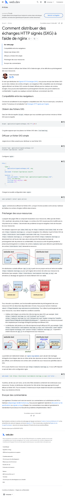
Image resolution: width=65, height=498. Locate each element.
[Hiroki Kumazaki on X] (10, 77)
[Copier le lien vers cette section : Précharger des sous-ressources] (33, 213)
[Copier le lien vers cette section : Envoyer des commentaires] (28, 395)
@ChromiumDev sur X (9, 474)
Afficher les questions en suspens (11, 452)
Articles (5, 7)
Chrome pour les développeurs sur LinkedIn (14, 479)
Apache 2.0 (29, 423)
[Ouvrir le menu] (2, 2)
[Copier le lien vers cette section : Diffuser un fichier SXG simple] (30, 136)
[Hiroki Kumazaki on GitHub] (12, 77)
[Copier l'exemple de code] (64, 122)
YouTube (5, 477)
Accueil (4, 23)
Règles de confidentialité (22, 490)
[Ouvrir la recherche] (38, 2)
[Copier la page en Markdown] (34, 38)
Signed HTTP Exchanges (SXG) (28, 81)
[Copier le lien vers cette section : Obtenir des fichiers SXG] (25, 109)
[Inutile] (61, 23)
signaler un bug (17, 405)
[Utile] (59, 23)
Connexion (59, 2)
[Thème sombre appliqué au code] (62, 122)
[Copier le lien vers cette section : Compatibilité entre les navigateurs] (35, 96)
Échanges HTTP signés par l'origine (38, 104)
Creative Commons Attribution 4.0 (50, 421)
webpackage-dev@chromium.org (18, 403)
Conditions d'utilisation (8, 490)
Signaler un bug (7, 449)
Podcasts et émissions (8, 467)
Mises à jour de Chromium (10, 462)
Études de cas (6, 464)
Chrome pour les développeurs (11, 459)
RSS (4, 482)
